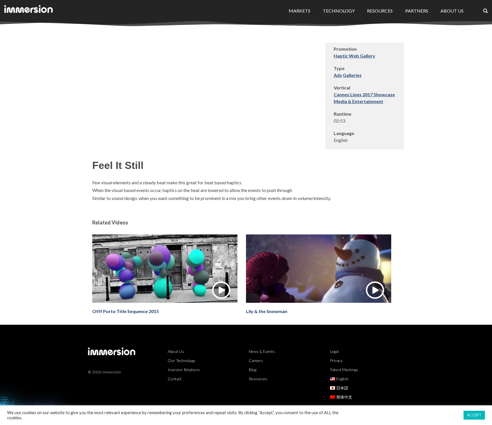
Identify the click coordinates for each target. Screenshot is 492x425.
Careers (256, 360)
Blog (252, 369)
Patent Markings (344, 369)
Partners (416, 10)
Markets (299, 10)
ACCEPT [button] (474, 415)
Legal (334, 351)
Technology (339, 10)
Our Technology (181, 360)
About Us (452, 10)
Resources (380, 10)
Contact (175, 378)
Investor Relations (184, 369)
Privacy (336, 360)
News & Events (262, 351)
